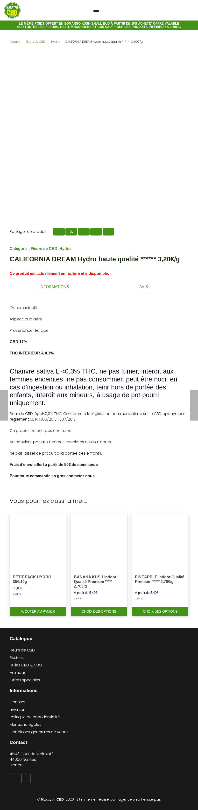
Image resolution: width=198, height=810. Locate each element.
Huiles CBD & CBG (26, 665)
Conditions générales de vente (39, 732)
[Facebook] (14, 778)
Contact (18, 702)
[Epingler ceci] (96, 231)
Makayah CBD (53, 799)
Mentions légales (25, 724)
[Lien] (192, 10)
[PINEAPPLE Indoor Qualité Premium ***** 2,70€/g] (160, 541)
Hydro (55, 42)
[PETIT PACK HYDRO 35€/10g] (38, 541)
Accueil (15, 42)
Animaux (18, 672)
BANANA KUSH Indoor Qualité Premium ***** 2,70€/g (95, 581)
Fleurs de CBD (35, 42)
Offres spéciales (25, 680)
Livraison (18, 709)
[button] (96, 10)
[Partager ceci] (59, 231)
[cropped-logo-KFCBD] (12, 10)
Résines (17, 657)
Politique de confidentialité (35, 717)
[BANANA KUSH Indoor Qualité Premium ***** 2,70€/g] (99, 541)
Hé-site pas (151, 799)
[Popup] (177, 10)
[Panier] (185, 10)
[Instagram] (26, 778)
